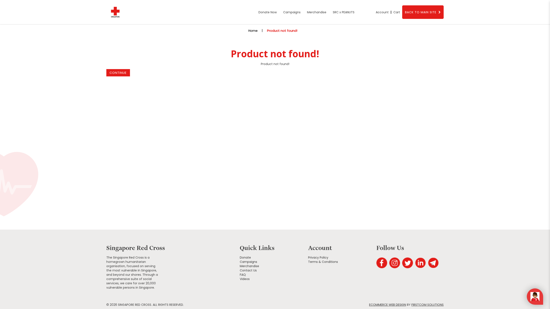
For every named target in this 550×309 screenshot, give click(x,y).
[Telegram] (433, 263)
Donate (245, 257)
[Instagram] (394, 263)
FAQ (243, 275)
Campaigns (248, 262)
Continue (118, 73)
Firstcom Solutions (427, 305)
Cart (396, 12)
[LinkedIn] (420, 263)
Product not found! (282, 30)
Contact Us (248, 270)
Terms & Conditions (323, 262)
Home (253, 31)
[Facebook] (381, 263)
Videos (245, 279)
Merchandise (249, 266)
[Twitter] (407, 263)
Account (382, 12)
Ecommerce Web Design (387, 305)
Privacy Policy (318, 257)
